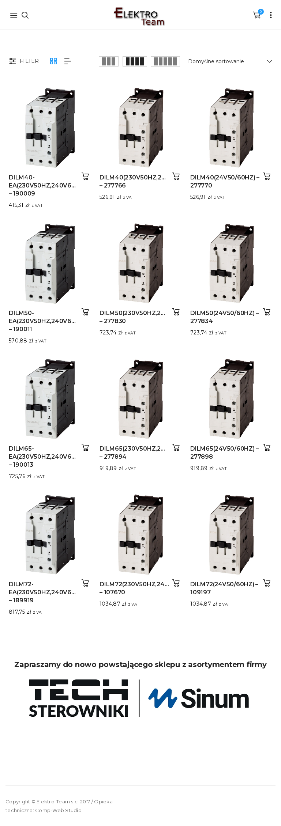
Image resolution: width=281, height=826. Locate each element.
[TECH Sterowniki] (140, 698)
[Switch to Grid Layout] (53, 61)
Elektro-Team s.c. (58, 801)
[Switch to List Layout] (67, 61)
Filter (29, 61)
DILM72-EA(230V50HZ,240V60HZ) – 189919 (47, 592)
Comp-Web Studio (58, 810)
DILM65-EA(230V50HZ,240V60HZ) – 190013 (47, 456)
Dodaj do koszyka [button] (85, 176)
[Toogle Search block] (24, 14)
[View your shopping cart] (256, 14)
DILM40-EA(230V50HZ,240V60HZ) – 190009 (47, 185)
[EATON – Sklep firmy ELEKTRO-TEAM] (138, 16)
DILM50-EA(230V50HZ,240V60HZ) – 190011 (47, 321)
